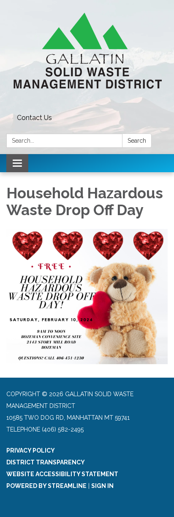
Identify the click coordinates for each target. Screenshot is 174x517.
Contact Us (34, 118)
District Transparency (45, 462)
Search (137, 140)
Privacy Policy (30, 450)
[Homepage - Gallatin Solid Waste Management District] (87, 55)
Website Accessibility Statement (62, 474)
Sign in (102, 485)
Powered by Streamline (46, 485)
